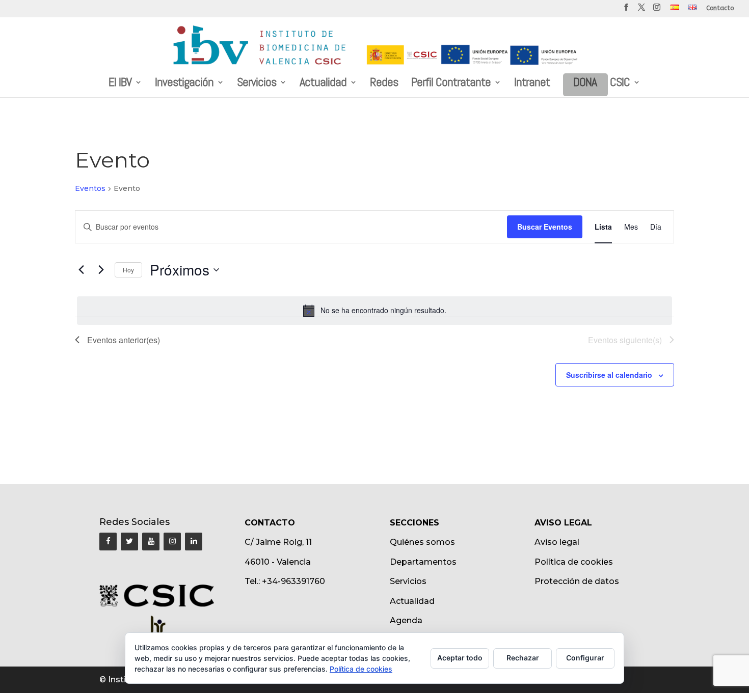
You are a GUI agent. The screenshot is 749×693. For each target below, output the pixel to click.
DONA (585, 84)
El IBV (120, 84)
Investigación (184, 84)
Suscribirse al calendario (609, 375)
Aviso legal (556, 542)
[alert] (374, 310)
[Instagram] (172, 541)
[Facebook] (108, 541)
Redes (384, 84)
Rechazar (522, 657)
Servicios (256, 84)
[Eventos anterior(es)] (81, 270)
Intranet (532, 84)
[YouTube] (150, 541)
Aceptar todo (460, 657)
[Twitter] (129, 541)
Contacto (720, 8)
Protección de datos (576, 581)
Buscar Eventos (544, 226)
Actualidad (323, 84)
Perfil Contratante (451, 84)
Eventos (90, 188)
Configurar (585, 657)
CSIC (620, 84)
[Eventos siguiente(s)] (101, 270)
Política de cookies (573, 562)
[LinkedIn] (193, 541)
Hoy (128, 269)
